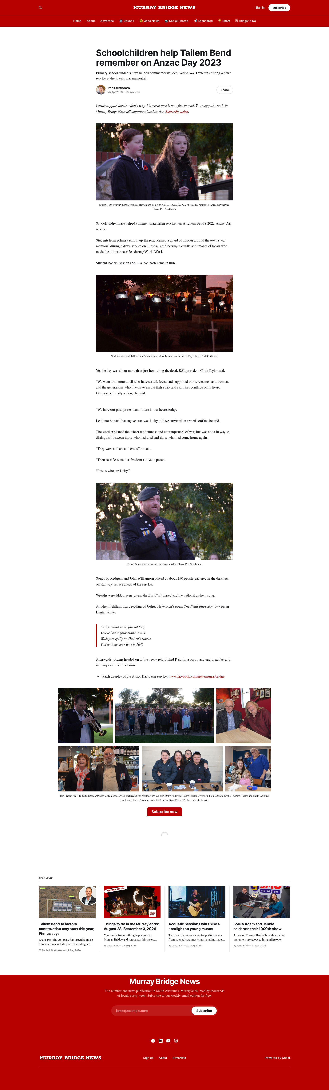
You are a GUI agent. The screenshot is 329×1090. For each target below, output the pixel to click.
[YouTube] (168, 1041)
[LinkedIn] (161, 1041)
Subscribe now (164, 812)
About (91, 21)
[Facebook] (153, 1041)
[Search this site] (40, 8)
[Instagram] (176, 1041)
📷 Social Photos (176, 21)
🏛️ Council (126, 21)
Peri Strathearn (119, 88)
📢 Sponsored (203, 21)
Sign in (260, 7)
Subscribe (279, 8)
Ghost (286, 1058)
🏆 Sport (224, 21)
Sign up (148, 1058)
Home (77, 21)
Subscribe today (176, 111)
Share (225, 90)
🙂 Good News (149, 21)
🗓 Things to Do (245, 21)
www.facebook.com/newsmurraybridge (196, 676)
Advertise (107, 21)
